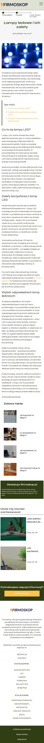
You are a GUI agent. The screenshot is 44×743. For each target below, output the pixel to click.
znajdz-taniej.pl (22, 711)
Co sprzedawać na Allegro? (28, 434)
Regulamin (22, 739)
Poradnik (19, 15)
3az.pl (22, 714)
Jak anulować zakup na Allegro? (30, 469)
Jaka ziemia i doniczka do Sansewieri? (34, 520)
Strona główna (7, 15)
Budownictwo (22, 670)
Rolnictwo (22, 684)
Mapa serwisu (22, 734)
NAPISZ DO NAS (22, 594)
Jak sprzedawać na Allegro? (28, 451)
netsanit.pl (22, 707)
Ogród (22, 677)
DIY (22, 673)
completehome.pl (22, 718)
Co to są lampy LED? (19, 108)
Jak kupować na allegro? (27, 416)
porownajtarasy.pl (22, 700)
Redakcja (22, 654)
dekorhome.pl (22, 704)
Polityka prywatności (22, 729)
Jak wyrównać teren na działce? (32, 549)
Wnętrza (22, 688)
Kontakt (22, 658)
